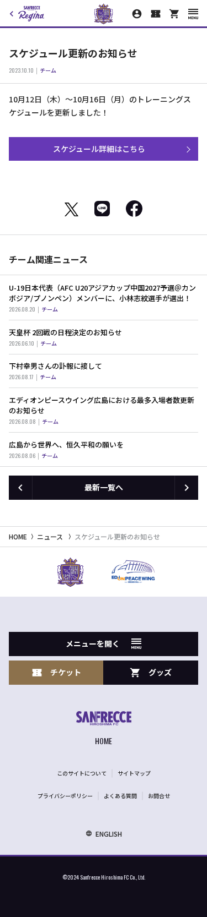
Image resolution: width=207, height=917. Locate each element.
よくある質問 (120, 796)
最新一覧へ (103, 487)
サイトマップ (134, 773)
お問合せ (159, 796)
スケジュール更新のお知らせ (117, 536)
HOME (18, 536)
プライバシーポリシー (65, 796)
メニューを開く (93, 643)
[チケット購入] (155, 14)
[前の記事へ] (20, 488)
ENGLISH (108, 833)
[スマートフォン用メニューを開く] (193, 14)
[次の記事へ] (186, 488)
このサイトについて (82, 773)
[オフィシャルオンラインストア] (174, 14)
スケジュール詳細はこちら (99, 148)
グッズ (160, 672)
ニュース (50, 536)
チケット (65, 672)
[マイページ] (137, 14)
